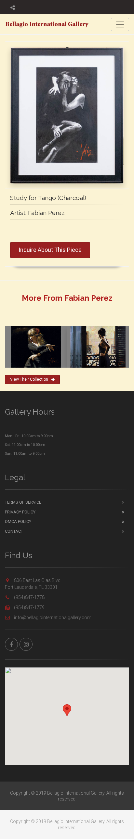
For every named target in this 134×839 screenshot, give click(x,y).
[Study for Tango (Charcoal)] (67, 115)
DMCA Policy (18, 521)
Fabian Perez (46, 212)
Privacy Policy (20, 512)
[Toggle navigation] (120, 24)
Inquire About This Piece (50, 249)
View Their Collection (29, 379)
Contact (14, 531)
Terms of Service (23, 502)
